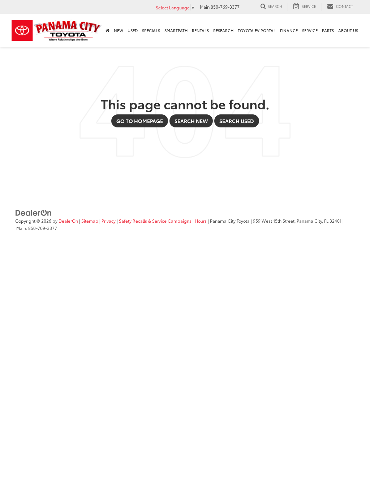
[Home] (108, 30)
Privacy (109, 221)
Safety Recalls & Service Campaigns (155, 221)
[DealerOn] (33, 212)
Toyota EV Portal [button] (257, 30)
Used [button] (133, 30)
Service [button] (310, 30)
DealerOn (68, 221)
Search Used (236, 121)
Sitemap (89, 221)
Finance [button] (289, 30)
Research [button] (223, 30)
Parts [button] (328, 30)
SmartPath (176, 30)
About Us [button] (348, 30)
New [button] (118, 30)
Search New (191, 121)
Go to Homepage (139, 121)
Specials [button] (151, 30)
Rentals (200, 30)
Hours (201, 221)
